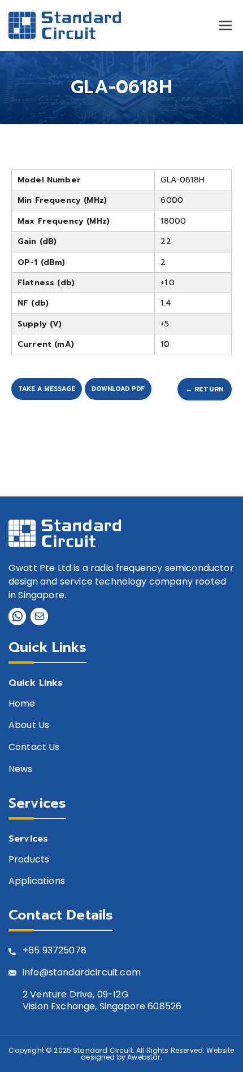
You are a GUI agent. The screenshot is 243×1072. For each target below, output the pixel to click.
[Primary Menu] (225, 25)
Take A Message (46, 389)
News (20, 769)
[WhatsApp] (17, 616)
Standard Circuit (103, 1050)
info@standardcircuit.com (82, 973)
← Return (204, 389)
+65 (31, 951)
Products (28, 860)
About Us (28, 725)
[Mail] (39, 616)
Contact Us (34, 747)
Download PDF (118, 389)
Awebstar (143, 1057)
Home (22, 704)
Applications (36, 881)
